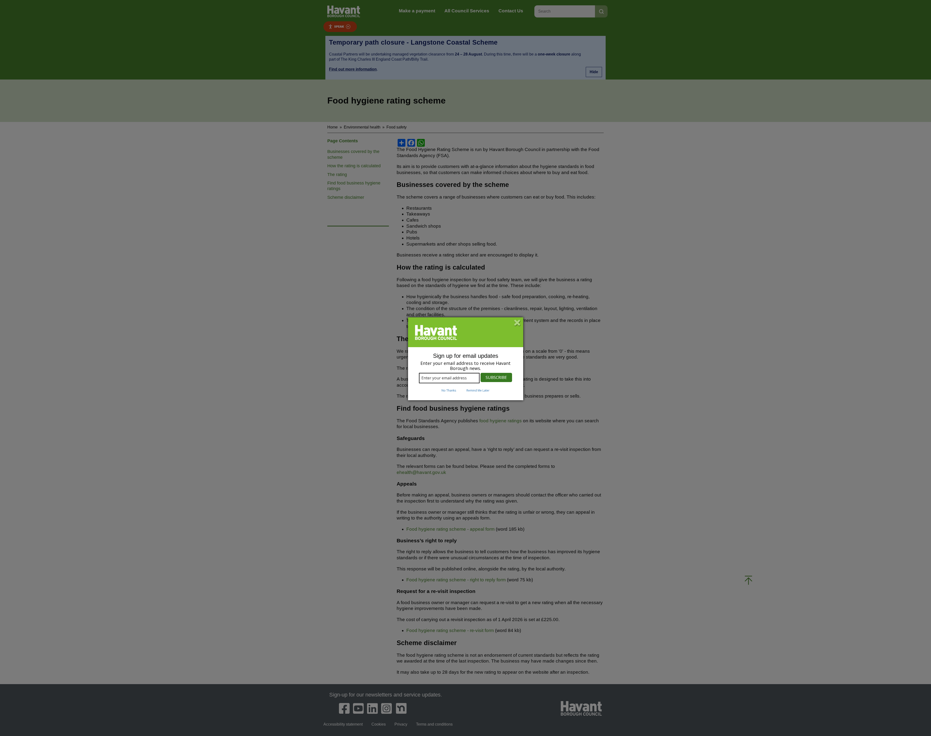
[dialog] (465, 358)
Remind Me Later (478, 390)
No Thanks (448, 390)
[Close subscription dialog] (517, 323)
